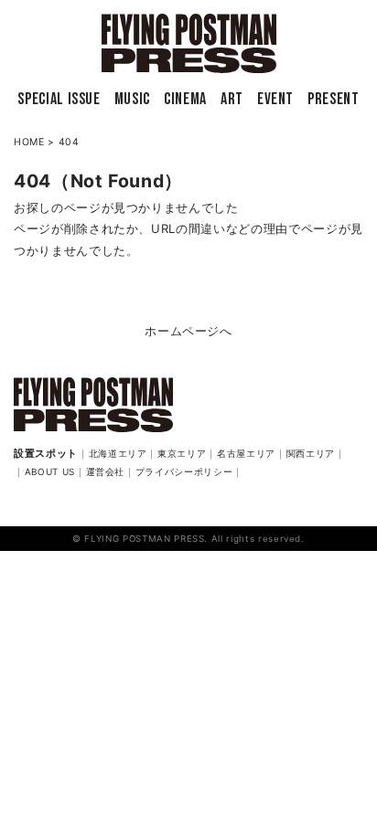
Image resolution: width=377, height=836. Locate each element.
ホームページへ (188, 330)
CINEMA (185, 99)
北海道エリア (118, 453)
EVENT (275, 99)
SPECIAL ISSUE (58, 99)
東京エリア (181, 453)
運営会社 (105, 471)
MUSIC (132, 99)
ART (232, 99)
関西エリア (310, 453)
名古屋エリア (246, 453)
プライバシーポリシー (184, 471)
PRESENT (333, 99)
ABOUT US (50, 471)
